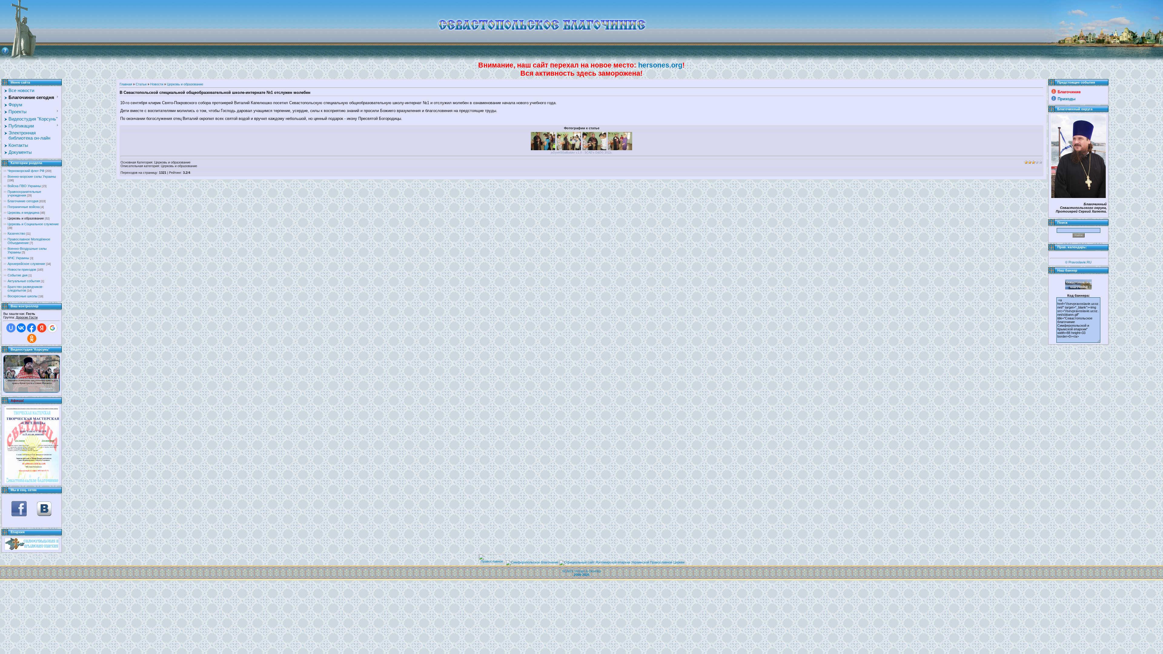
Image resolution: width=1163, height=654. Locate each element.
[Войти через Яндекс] (41, 327)
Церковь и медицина (23, 212)
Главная (126, 84)
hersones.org (660, 65)
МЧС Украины (18, 258)
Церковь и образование (26, 218)
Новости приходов (22, 269)
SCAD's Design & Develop (581, 572)
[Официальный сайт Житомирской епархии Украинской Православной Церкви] (621, 562)
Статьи (141, 84)
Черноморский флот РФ (26, 171)
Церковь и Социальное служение (33, 224)
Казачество (16, 233)
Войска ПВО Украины (24, 186)
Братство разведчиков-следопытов (25, 288)
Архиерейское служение (26, 264)
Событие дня (18, 275)
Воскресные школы (23, 296)
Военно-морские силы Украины (32, 176)
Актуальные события (24, 281)
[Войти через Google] (52, 328)
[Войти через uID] (10, 327)
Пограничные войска (24, 207)
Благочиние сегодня (23, 201)
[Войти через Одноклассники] (31, 338)
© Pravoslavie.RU (1078, 262)
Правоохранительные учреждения (24, 193)
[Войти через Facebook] (31, 327)
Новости (156, 84)
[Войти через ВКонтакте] (21, 327)
